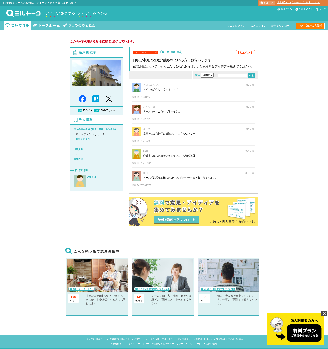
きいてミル (17, 25)
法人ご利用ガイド (95, 339)
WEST (92, 177)
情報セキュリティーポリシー (168, 343)
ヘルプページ (194, 343)
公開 (80, 110)
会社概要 (117, 343)
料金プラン (286, 9)
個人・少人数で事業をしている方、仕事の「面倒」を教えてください (237, 299)
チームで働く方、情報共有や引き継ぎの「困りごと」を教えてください (171, 299)
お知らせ (268, 3)
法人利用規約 (184, 339)
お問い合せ (211, 343)
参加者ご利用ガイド (119, 339)
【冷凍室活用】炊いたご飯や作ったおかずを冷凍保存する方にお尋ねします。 (106, 299)
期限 (96, 110)
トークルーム (46, 25)
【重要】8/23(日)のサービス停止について (298, 2)
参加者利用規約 (204, 339)
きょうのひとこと (79, 25)
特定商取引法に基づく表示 (230, 339)
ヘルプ (322, 9)
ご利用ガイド (305, 9)
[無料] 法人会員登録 (310, 25)
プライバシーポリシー (137, 343)
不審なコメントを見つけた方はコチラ (153, 339)
